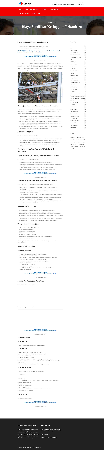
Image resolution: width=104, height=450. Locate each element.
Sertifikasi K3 (73, 91)
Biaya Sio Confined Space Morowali (78, 139)
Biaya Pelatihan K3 (74, 50)
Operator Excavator (74, 80)
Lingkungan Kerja (74, 75)
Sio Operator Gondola (75, 116)
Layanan (44, 9)
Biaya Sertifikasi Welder (75, 54)
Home (20, 9)
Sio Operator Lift (74, 118)
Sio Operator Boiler (74, 111)
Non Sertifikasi (73, 77)
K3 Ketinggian (73, 61)
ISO (71, 59)
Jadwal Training (24, 13)
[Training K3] (25, 3)
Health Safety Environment (76, 57)
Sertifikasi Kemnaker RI (75, 93)
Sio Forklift (73, 104)
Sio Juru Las (73, 107)
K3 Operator (73, 68)
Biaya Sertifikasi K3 (74, 52)
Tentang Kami (54, 9)
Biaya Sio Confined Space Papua (77, 137)
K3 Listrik (73, 66)
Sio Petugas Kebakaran (75, 120)
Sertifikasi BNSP (74, 89)
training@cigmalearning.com (51, 437)
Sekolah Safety (73, 87)
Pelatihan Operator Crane (75, 82)
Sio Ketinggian (73, 109)
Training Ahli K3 (74, 125)
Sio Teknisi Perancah (75, 123)
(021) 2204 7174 (81, 4)
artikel (72, 45)
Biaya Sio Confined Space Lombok (77, 142)
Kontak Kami (36, 13)
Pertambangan (73, 84)
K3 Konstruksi (73, 64)
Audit (72, 48)
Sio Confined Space (74, 102)
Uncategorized (73, 127)
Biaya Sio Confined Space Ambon (77, 144)
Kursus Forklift (73, 71)
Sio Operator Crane (74, 113)
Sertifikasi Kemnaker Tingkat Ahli (77, 96)
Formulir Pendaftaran (32, 9)
